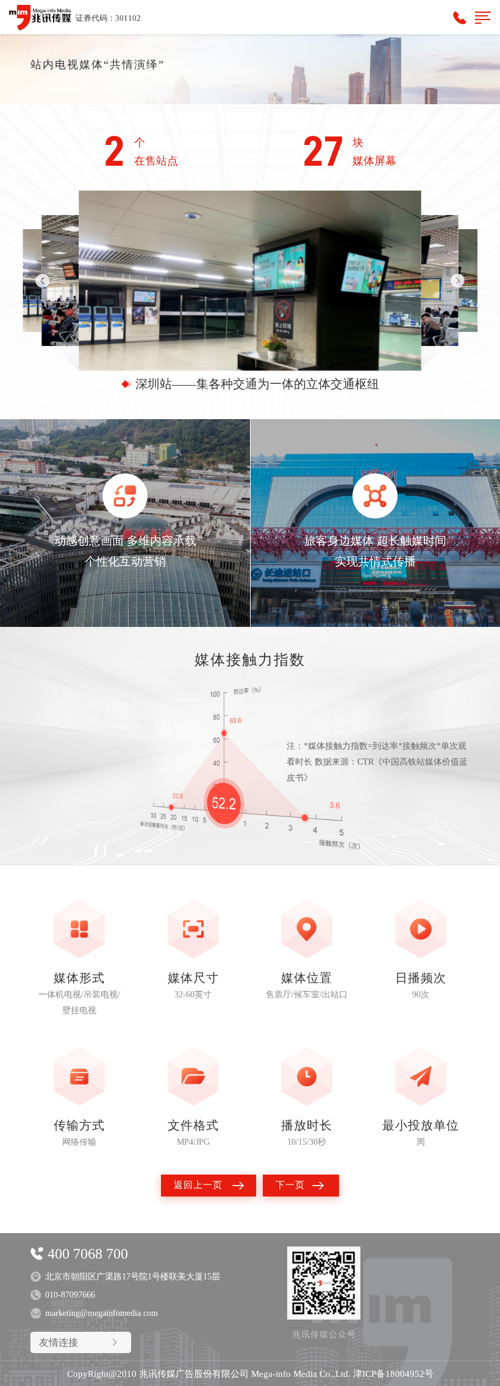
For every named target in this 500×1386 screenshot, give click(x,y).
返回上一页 (198, 1185)
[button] (458, 281)
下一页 (290, 1185)
